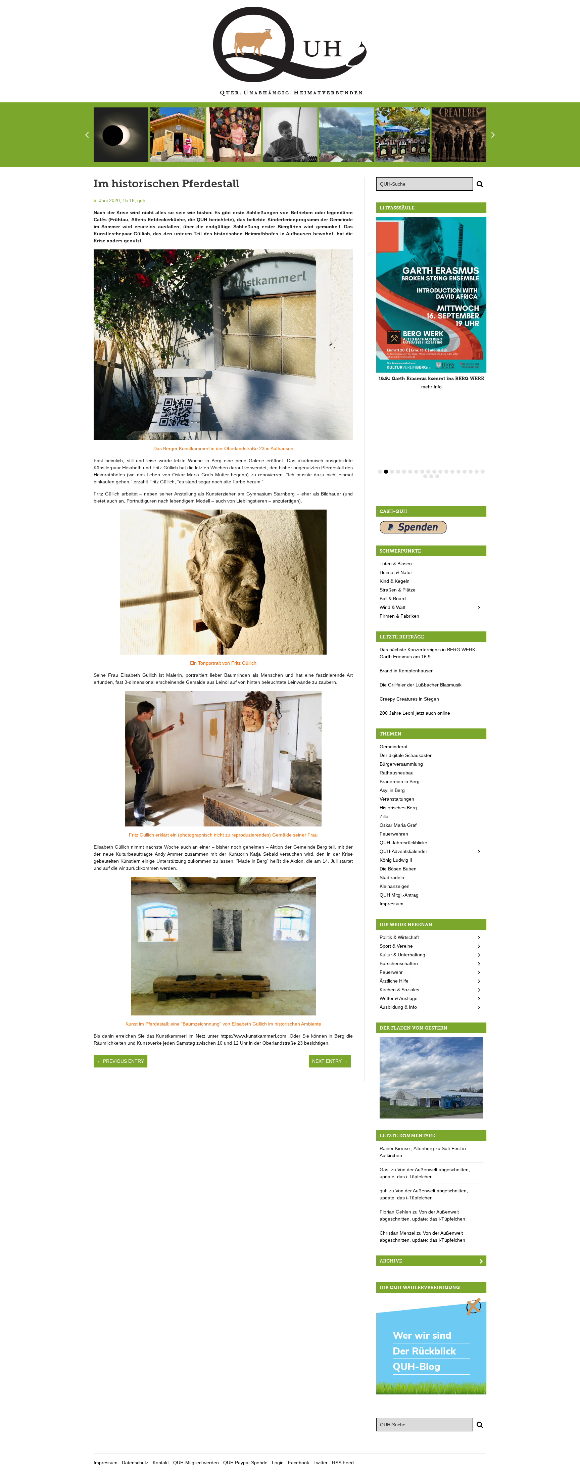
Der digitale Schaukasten (406, 755)
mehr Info (431, 386)
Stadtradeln (392, 877)
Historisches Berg (398, 807)
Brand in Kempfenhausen (407, 670)
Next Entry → (330, 1061)
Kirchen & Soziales (399, 989)
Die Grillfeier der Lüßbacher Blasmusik (421, 684)
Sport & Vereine (396, 946)
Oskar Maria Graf (398, 825)
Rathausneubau (397, 772)
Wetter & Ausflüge (399, 998)
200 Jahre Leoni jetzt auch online (415, 713)
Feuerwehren (394, 834)
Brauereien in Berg (400, 781)
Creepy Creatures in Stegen (409, 699)
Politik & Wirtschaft (399, 937)
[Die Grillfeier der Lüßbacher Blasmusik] (402, 134)
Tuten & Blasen (396, 563)
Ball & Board (393, 598)
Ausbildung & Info (398, 1007)
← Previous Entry (120, 1061)
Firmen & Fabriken (399, 616)
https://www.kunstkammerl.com (253, 1036)
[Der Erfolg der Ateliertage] (233, 134)
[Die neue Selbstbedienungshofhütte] (177, 134)
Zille (384, 816)
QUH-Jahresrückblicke (403, 842)
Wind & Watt (392, 607)
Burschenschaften (399, 963)
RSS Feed (343, 1462)
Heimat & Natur (396, 572)
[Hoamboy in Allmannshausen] (431, 1077)
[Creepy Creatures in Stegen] (459, 134)
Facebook (298, 1462)
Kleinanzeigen (394, 886)
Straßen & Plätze (398, 589)
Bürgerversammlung (401, 764)
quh (141, 200)
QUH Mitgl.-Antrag (399, 895)
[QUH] (290, 51)
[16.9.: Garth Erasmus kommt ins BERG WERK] (431, 295)
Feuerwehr (391, 972)
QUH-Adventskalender (403, 851)
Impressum (391, 903)
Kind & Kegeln (394, 581)
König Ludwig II (396, 860)
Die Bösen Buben (398, 868)
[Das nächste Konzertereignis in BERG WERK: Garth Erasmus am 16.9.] (289, 134)
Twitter (320, 1462)
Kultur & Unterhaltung (402, 954)
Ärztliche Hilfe (394, 981)
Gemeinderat (393, 746)
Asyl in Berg (392, 790)
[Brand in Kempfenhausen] (346, 134)
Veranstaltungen (397, 799)
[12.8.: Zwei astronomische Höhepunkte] (121, 134)
